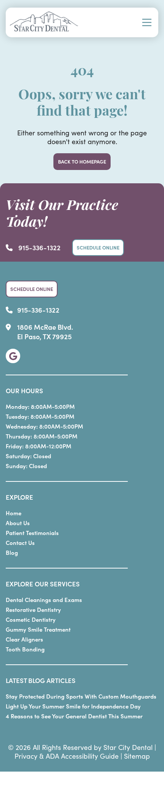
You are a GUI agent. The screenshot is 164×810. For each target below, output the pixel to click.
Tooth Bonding (25, 649)
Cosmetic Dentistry (31, 619)
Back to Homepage (82, 161)
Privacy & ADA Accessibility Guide (66, 756)
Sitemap (137, 756)
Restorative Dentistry (33, 609)
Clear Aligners (24, 639)
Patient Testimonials (32, 533)
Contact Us (20, 542)
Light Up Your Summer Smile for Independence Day (73, 706)
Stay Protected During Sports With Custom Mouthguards (81, 696)
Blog (12, 552)
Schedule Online (98, 247)
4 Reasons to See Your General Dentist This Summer (74, 716)
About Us (18, 523)
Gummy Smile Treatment (38, 629)
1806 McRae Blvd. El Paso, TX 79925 (45, 331)
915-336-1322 (39, 247)
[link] (13, 356)
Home (13, 513)
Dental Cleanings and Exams (44, 600)
